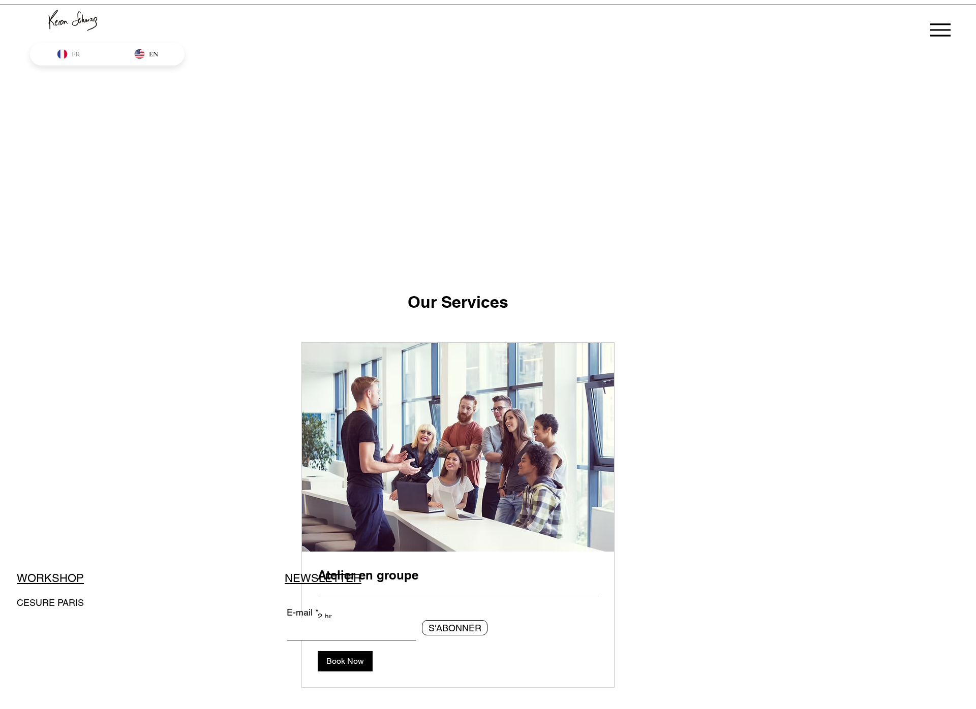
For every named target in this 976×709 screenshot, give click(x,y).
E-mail (300, 612)
